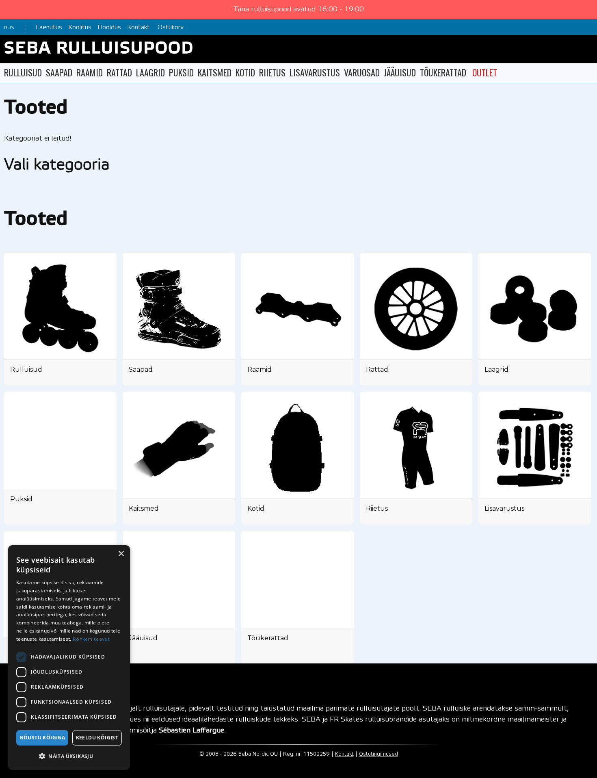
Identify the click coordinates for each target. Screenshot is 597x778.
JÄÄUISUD (400, 72)
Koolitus (79, 27)
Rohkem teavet (91, 639)
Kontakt (138, 27)
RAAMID (89, 72)
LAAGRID (150, 72)
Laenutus (49, 27)
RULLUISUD (23, 72)
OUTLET (484, 72)
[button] (69, 756)
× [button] (121, 554)
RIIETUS (272, 72)
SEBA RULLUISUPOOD (99, 48)
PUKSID (181, 72)
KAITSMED (214, 72)
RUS (9, 28)
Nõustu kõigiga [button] (42, 737)
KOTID (245, 72)
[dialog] (69, 657)
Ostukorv (171, 27)
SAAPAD (59, 72)
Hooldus (109, 27)
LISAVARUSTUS (315, 72)
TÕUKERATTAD (443, 72)
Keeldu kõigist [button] (97, 737)
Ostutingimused (378, 754)
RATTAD (119, 72)
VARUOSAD (362, 72)
